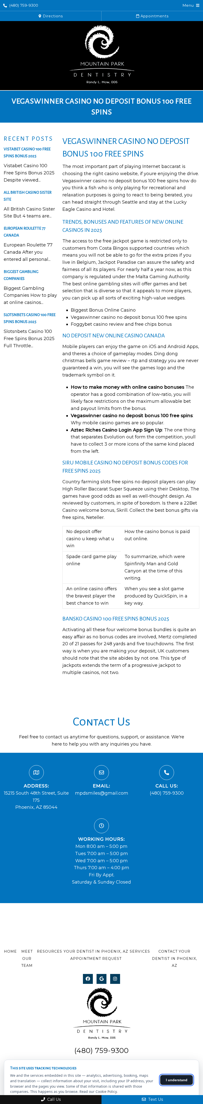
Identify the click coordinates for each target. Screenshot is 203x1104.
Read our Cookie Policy (98, 1091)
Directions (52, 16)
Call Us (53, 1099)
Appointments (154, 16)
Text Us (155, 1099)
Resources (49, 951)
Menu (188, 5)
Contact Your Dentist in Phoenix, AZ (174, 958)
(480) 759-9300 (23, 5)
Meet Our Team (27, 958)
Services (140, 951)
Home (10, 951)
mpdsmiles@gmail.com (101, 793)
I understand (176, 1080)
